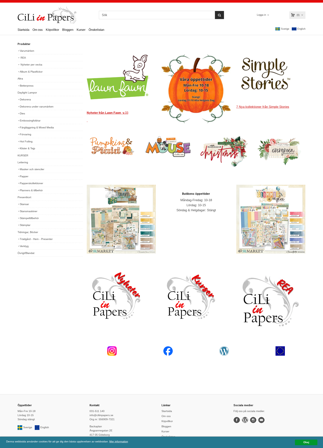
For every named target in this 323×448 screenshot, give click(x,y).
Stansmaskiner (28, 211)
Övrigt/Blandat (26, 253)
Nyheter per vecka (31, 64)
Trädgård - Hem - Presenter (36, 239)
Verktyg (24, 246)
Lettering (23, 162)
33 (107, 113)
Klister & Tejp (27, 148)
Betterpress (26, 85)
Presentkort (24, 197)
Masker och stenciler (32, 169)
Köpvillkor (52, 29)
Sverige (285, 28)
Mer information (118, 441)
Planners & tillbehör (31, 190)
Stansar (24, 204)
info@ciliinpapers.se (101, 415)
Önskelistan (96, 29)
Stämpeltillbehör (29, 218)
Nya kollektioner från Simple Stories (262, 107)
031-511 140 (97, 411)
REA (23, 57)
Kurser (81, 29)
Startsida (23, 29)
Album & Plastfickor (31, 71)
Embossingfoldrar (30, 120)
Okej (306, 442)
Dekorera (25, 99)
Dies (22, 113)
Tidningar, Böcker (28, 232)
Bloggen (67, 29)
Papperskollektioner (31, 183)
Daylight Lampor (27, 92)
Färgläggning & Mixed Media (37, 127)
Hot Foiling (26, 141)
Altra (20, 78)
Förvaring (25, 134)
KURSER (23, 155)
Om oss (38, 29)
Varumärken (27, 50)
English (301, 28)
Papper (24, 176)
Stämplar (25, 225)
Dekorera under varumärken (36, 106)
